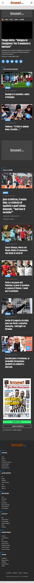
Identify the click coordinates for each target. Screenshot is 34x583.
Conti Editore (5, 508)
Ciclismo (4, 480)
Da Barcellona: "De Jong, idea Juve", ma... (11, 216)
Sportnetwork (5, 506)
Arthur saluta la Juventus (8, 219)
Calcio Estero (5, 466)
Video (6, 20)
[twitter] (12, 61)
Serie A (16, 20)
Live (3, 456)
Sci (2, 476)
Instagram (14, 572)
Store (3, 525)
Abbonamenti (5, 519)
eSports (4, 488)
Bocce (3, 486)
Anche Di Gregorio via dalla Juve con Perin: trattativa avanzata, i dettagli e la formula (17, 325)
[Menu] (3, 3)
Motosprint (4, 503)
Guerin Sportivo (6, 504)
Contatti (4, 536)
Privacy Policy (5, 547)
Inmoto (3, 501)
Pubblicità (4, 558)
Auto (3, 497)
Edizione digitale (6, 523)
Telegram (25, 572)
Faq (2, 540)
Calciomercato (5, 468)
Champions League (6, 462)
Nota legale (5, 541)
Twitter (20, 572)
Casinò (3, 566)
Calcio (11, 20)
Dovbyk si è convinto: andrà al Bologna (17, 96)
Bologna (22, 20)
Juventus (5, 193)
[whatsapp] (7, 61)
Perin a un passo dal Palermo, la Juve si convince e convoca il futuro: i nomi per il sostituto (17, 287)
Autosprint (4, 499)
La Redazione (5, 538)
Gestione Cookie (6, 545)
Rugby (3, 478)
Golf (3, 484)
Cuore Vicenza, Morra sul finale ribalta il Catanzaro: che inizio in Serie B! (16, 250)
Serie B (7, 241)
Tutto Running (5, 482)
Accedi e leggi (16, 430)
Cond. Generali (5, 549)
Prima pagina (5, 521)
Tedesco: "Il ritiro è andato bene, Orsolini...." (17, 128)
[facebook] (3, 61)
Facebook (8, 572)
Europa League (5, 464)
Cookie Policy (5, 543)
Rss (2, 517)
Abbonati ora (16, 422)
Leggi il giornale (17, 426)
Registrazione (5, 560)
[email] (16, 61)
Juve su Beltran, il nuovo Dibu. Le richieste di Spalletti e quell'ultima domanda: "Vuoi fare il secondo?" (14, 206)
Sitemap (4, 527)
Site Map (4, 562)
